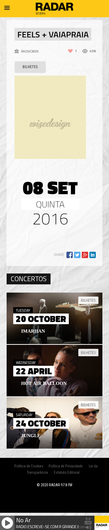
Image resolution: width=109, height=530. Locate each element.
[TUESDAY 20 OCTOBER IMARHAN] (54, 343)
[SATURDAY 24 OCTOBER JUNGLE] (54, 447)
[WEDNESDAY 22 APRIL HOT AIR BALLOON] (54, 395)
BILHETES (30, 67)
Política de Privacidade (66, 466)
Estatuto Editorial (67, 472)
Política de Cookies (28, 466)
